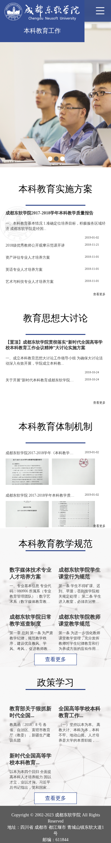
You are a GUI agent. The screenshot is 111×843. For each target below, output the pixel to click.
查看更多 (99, 294)
